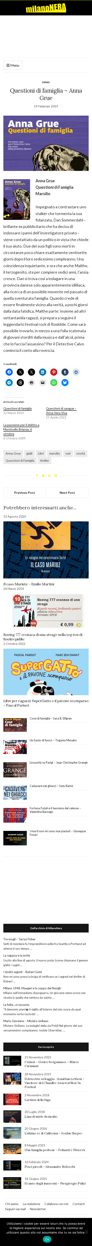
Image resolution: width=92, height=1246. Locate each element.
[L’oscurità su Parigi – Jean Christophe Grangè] (15, 770)
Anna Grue (13, 453)
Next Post (67, 492)
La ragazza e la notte (16, 955)
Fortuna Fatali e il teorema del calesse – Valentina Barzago (55, 810)
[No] (86, 1232)
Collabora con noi (56, 1204)
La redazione (31, 1204)
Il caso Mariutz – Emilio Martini (28, 584)
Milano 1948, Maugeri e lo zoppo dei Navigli (32, 988)
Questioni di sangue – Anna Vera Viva (61, 410)
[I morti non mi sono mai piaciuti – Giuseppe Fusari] (15, 838)
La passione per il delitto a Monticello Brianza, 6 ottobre (21, 429)
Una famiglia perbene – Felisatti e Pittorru (55, 1150)
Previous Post (24, 492)
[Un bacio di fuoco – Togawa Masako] (15, 747)
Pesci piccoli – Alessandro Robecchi (50, 1167)
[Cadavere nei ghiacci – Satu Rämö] (15, 792)
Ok (47, 1239)
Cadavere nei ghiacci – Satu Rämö (52, 786)
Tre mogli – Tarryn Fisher (19, 939)
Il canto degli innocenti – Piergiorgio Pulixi (55, 1183)
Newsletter (38, 1209)
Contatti (79, 1204)
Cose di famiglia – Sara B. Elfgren (51, 718)
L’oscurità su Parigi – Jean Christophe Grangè (59, 762)
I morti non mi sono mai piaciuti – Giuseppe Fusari (58, 832)
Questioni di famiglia (17, 408)
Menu (14, 65)
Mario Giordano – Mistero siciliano (25, 1021)
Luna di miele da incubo (41, 1117)
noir (68, 453)
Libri (41, 453)
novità (80, 453)
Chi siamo (12, 1204)
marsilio (54, 453)
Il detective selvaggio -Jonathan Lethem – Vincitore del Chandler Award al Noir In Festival (54, 1083)
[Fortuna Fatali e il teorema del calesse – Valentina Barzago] (15, 815)
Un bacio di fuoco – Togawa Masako (53, 740)
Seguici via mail (15, 1209)
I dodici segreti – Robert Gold (22, 972)
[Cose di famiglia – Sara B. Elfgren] (15, 725)
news (46, 82)
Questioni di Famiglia (20, 460)
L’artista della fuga (37, 1100)
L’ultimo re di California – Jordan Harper (53, 1133)
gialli (29, 453)
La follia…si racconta (16, 1004)
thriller (44, 460)
